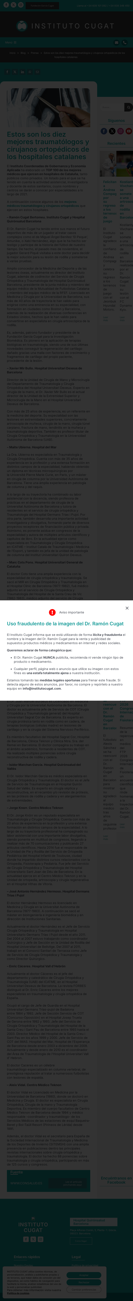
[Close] (127, 608)
